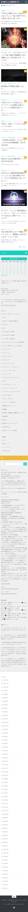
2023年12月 (5, 680)
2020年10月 (5, 814)
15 (17, 268)
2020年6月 (5, 828)
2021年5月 (5, 789)
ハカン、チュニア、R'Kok (8, 370)
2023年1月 (5, 719)
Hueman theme (21, 904)
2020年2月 (5, 842)
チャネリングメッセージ (7, 50)
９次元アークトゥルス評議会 (9, 430)
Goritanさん (5, 324)
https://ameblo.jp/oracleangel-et (9, 593)
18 (3, 270)
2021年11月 (5, 768)
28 (14, 273)
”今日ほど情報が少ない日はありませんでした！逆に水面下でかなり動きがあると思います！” (14, 15)
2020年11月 (5, 810)
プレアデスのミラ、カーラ (9, 384)
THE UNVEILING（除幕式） (9, 335)
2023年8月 (5, 694)
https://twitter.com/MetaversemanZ (9, 588)
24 (25, 270)
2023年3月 (5, 712)
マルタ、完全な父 (6, 395)
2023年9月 (5, 690)
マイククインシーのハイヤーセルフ (11, 391)
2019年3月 (5, 881)
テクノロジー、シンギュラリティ (10, 367)
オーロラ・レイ (6, 353)
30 (21, 273)
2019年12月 (5, 849)
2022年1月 (5, 761)
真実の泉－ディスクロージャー (10, 423)
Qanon (4, 328)
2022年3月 (5, 754)
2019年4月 (5, 877)
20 (10, 270)
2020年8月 (5, 821)
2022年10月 (5, 729)
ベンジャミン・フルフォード (9, 388)
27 (10, 273)
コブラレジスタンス (7, 356)
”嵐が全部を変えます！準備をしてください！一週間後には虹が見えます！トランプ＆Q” (13, 234)
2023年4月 (5, 708)
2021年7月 (5, 782)
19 (6, 270)
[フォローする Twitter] (26, 253)
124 (25, 11)
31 (25, 273)
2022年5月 (5, 747)
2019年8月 (5, 863)
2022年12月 (5, 722)
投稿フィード (5, 443)
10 (25, 266)
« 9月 (2, 275)
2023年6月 (5, 701)
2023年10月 (5, 687)
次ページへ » (23, 247)
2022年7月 (5, 740)
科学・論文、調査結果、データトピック (11, 602)
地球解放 (3, 11)
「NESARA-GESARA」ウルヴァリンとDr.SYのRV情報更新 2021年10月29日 (13, 142)
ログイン (4, 440)
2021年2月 (5, 800)
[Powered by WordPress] (8, 904)
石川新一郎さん (6, 427)
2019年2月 (5, 884)
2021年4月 (5, 793)
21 (14, 270)
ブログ (4, 381)
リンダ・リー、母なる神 (8, 402)
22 (17, 270)
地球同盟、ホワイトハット (7, 100)
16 (21, 268)
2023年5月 (5, 704)
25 (3, 273)
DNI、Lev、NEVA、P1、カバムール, (11, 314)
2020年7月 (5, 824)
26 (6, 273)
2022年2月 (5, 757)
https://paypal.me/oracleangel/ (8, 305)
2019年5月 (5, 874)
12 (6, 268)
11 (3, 268)
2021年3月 (5, 796)
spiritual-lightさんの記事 (8, 331)
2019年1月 (5, 888)
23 (21, 270)
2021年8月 (5, 779)
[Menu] (26, 2)
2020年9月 (5, 817)
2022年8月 (5, 736)
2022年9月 (5, 733)
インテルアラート (6, 349)
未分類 (4, 420)
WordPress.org (5, 450)
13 (10, 268)
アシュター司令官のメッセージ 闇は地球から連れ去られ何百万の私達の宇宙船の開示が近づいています (14, 660)
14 (25, 138)
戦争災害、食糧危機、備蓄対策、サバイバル (13, 412)
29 (17, 273)
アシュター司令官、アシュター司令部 (12, 345)
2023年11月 (5, 683)
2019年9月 (5, 860)
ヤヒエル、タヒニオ (7, 398)
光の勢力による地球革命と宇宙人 (11, 2)
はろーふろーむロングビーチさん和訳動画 (13, 342)
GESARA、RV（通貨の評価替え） (9, 137)
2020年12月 (5, 807)
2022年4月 (5, 750)
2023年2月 (5, 715)
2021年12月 (5, 764)
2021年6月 (5, 786)
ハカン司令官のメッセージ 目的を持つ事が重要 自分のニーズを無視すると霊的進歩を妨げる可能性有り (14, 637)
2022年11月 (5, 726)
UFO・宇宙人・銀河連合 (6, 83)
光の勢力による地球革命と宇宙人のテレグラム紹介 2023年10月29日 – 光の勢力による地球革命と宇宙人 (13, 664)
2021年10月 (5, 772)
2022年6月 (5, 743)
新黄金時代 (3, 170)
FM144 (4, 317)
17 (25, 268)
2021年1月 (5, 803)
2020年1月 (5, 846)
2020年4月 (5, 835)
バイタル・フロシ (6, 374)
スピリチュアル (6, 360)
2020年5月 (5, 832)
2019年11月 (5, 853)
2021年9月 (5, 775)
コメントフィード (6, 447)
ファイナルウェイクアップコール (10, 377)
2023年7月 (5, 697)
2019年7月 (5, 867)
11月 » (6, 275)
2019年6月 (5, 870)
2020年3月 (5, 839)
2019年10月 (5, 856)
